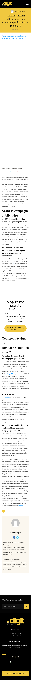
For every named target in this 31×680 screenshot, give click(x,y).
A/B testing (6, 397)
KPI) (13, 263)
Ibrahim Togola (20, 11)
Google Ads (10, 374)
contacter (20, 505)
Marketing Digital (17, 168)
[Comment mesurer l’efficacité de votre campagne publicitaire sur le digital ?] (15, 100)
